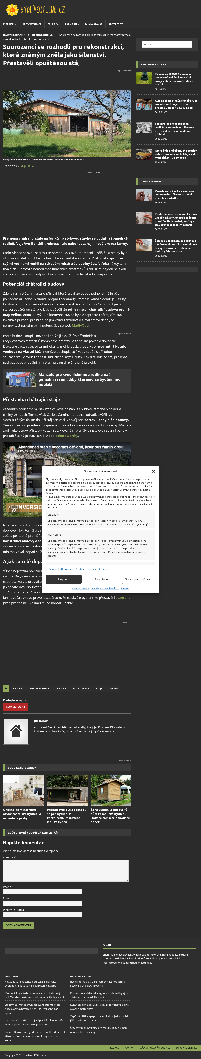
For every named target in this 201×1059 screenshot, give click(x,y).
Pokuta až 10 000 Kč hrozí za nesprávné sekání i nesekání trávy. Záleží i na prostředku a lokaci (174, 79)
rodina (61, 688)
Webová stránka (13, 910)
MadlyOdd (80, 325)
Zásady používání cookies (105, 588)
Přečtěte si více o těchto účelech (92, 569)
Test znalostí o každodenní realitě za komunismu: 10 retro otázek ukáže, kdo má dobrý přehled (174, 129)
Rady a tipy (72, 24)
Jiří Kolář (41, 721)
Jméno (7, 887)
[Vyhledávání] (167, 44)
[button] (153, 471)
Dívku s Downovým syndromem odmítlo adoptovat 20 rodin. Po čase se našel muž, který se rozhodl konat (35, 1036)
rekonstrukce (39, 688)
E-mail (7, 898)
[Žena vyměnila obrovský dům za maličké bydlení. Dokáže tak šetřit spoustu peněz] (111, 790)
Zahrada (53, 24)
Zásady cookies (80, 588)
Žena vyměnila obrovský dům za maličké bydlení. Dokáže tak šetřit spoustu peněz (110, 816)
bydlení (18, 688)
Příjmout (63, 579)
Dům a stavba (93, 24)
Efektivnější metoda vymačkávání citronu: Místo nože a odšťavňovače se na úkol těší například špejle (33, 1009)
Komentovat (15, 707)
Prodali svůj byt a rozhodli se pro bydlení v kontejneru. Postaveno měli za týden (67, 816)
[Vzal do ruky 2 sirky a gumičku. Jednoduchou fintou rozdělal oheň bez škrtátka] (144, 195)
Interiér (8, 24)
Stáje (99, 688)
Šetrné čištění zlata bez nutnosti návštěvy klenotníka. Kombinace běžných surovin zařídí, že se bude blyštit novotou (176, 246)
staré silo (123, 597)
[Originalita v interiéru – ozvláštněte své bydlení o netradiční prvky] (23, 790)
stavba (113, 688)
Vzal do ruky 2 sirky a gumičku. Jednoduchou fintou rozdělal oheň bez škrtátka (174, 194)
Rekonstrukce (31, 24)
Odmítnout (102, 579)
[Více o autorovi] (105, 731)
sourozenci (81, 688)
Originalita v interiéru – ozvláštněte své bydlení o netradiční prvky (22, 814)
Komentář (9, 857)
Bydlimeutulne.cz (142, 962)
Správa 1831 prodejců (61, 569)
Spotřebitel (116, 24)
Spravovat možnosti (138, 579)
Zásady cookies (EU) (187, 1047)
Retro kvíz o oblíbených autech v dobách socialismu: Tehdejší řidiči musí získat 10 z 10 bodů (176, 154)
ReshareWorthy (65, 435)
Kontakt (125, 588)
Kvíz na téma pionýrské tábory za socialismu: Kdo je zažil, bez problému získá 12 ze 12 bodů (176, 104)
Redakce (114, 1047)
